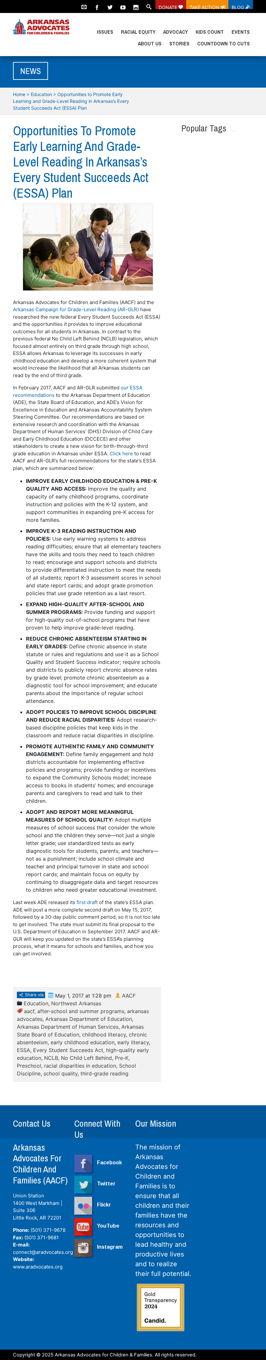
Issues (105, 31)
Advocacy (175, 31)
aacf (29, 1011)
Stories (179, 43)
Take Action (205, 7)
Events (241, 31)
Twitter (106, 1183)
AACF (129, 995)
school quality (60, 1073)
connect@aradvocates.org (43, 1252)
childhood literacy (104, 1034)
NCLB (51, 1058)
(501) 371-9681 (41, 1237)
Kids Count (210, 31)
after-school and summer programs (80, 1011)
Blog (238, 7)
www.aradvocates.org (38, 1267)
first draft (87, 902)
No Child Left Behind (86, 1058)
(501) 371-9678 (48, 1230)
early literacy (133, 1042)
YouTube (108, 1226)
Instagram (110, 1247)
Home (19, 94)
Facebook (109, 1162)
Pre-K (121, 1058)
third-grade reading (104, 1073)
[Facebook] (97, 4)
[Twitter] (109, 4)
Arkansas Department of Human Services (67, 1026)
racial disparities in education (80, 1065)
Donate (168, 7)
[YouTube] (122, 4)
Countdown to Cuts (223, 43)
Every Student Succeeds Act (68, 1050)
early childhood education (83, 1042)
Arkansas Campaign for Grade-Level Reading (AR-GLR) (76, 309)
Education (41, 94)
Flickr (104, 1204)
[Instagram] (135, 4)
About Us (150, 43)
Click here (121, 453)
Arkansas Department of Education (88, 1019)
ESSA (23, 1050)
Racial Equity (138, 31)
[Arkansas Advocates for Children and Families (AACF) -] (41, 27)
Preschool (29, 1065)
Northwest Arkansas (76, 1003)
